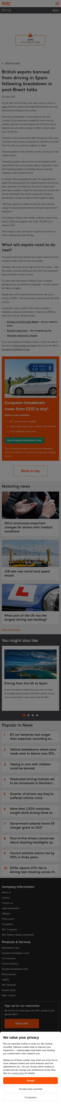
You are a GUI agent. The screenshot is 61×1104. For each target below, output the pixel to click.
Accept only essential (30, 1089)
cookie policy (18, 1073)
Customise (30, 1097)
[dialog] (30, 1068)
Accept (30, 1080)
